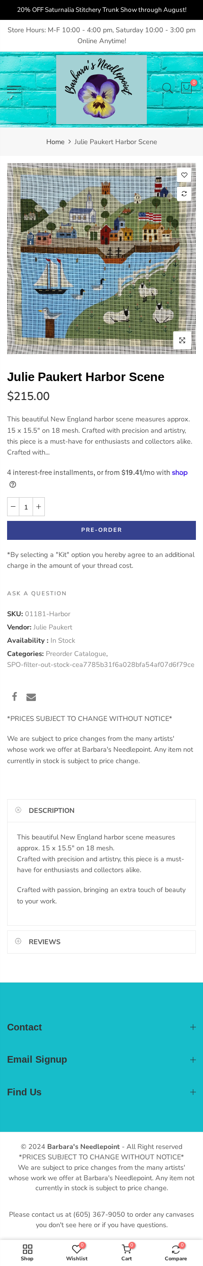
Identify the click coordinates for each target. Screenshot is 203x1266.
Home (55, 141)
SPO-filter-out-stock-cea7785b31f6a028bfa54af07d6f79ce (101, 664)
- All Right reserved (151, 1146)
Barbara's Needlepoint (83, 1146)
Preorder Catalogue (76, 653)
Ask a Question (37, 593)
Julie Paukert (53, 627)
